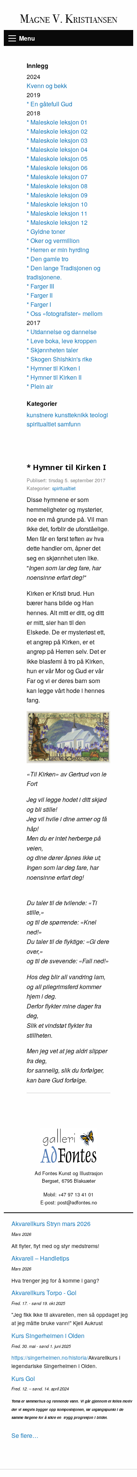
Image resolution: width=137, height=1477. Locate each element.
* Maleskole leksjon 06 (57, 167)
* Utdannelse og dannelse (62, 331)
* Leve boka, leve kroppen (62, 340)
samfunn (69, 424)
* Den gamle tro (47, 258)
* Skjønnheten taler (52, 350)
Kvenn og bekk (47, 85)
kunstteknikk (71, 414)
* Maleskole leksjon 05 (57, 158)
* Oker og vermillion (53, 240)
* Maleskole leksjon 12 (57, 222)
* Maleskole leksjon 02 (57, 131)
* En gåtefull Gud (49, 103)
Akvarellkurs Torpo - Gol (43, 1292)
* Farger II (40, 295)
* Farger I (39, 304)
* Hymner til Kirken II (54, 377)
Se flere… (24, 1435)
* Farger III (40, 286)
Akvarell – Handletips (40, 1258)
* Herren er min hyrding (58, 249)
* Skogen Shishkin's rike (59, 359)
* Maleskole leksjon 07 (57, 176)
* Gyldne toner (46, 231)
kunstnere (40, 414)
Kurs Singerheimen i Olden (47, 1335)
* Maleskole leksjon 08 (57, 185)
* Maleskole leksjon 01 (57, 122)
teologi (99, 414)
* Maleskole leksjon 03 (57, 140)
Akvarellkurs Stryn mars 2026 (51, 1223)
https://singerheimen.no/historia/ (49, 1357)
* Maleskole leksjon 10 (57, 204)
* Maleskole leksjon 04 (57, 149)
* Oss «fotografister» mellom (64, 313)
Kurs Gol (23, 1378)
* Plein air (40, 386)
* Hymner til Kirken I (53, 368)
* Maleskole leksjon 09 (57, 195)
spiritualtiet (41, 424)
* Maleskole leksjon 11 (57, 213)
